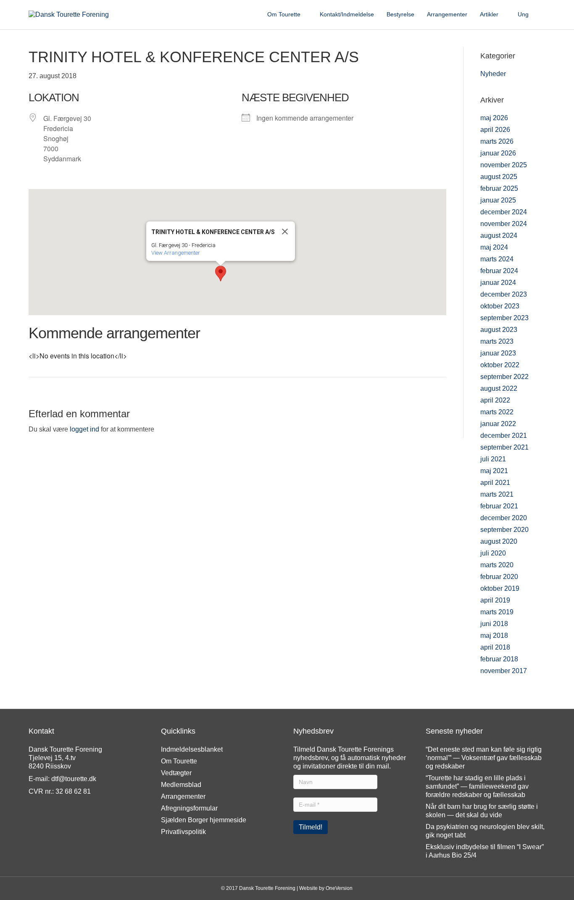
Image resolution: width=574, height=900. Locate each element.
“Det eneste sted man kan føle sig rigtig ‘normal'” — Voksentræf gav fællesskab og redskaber (484, 758)
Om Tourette (283, 14)
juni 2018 (494, 623)
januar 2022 (498, 423)
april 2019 (495, 600)
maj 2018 (494, 635)
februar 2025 (499, 188)
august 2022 (498, 388)
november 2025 (503, 164)
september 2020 (504, 529)
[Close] (285, 231)
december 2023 (503, 294)
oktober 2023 (499, 306)
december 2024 (503, 212)
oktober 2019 (499, 588)
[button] (220, 274)
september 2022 (504, 376)
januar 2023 (498, 353)
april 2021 (495, 482)
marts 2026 (496, 141)
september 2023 (504, 317)
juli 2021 (493, 459)
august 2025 (498, 176)
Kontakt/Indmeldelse (347, 14)
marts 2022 (496, 412)
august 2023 (498, 329)
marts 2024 (496, 259)
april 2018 (495, 647)
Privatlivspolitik (183, 831)
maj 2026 (494, 117)
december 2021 (503, 435)
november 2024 (503, 223)
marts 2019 (496, 612)
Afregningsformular (189, 808)
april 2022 (495, 400)
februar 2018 (499, 659)
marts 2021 (496, 494)
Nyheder (493, 73)
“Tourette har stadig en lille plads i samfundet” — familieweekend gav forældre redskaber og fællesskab (477, 786)
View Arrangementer (175, 253)
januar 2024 (498, 282)
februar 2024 (499, 270)
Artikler (489, 14)
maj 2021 (494, 470)
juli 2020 (493, 553)
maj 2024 (494, 247)
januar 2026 (498, 153)
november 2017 (503, 670)
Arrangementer (447, 14)
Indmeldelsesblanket (192, 749)
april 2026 (495, 129)
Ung (523, 14)
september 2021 (504, 447)
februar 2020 (499, 576)
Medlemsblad (181, 784)
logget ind (84, 429)
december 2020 (503, 517)
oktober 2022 (499, 364)
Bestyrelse (400, 14)
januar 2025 (498, 200)
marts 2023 (496, 341)
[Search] (540, 14)
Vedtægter (176, 772)
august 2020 (498, 541)
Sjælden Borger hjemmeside (203, 820)
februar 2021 (499, 506)
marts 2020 (496, 564)
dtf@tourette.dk (73, 778)
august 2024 (498, 235)
